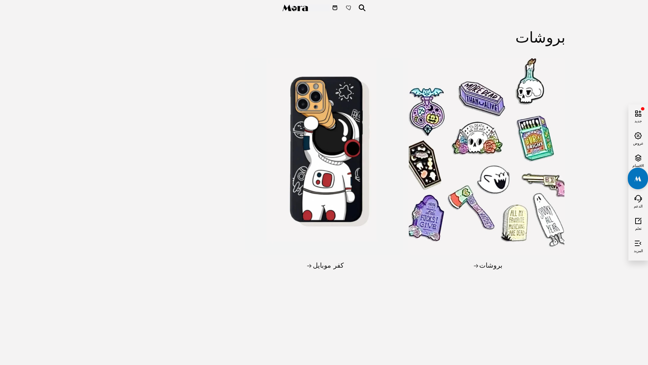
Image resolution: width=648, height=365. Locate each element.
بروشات (491, 265)
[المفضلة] (349, 7)
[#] (638, 178)
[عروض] (638, 135)
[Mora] (306, 7)
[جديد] (638, 112)
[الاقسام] (638, 157)
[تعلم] (638, 220)
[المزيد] (638, 242)
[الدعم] (638, 197)
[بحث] (362, 7)
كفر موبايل (328, 265)
